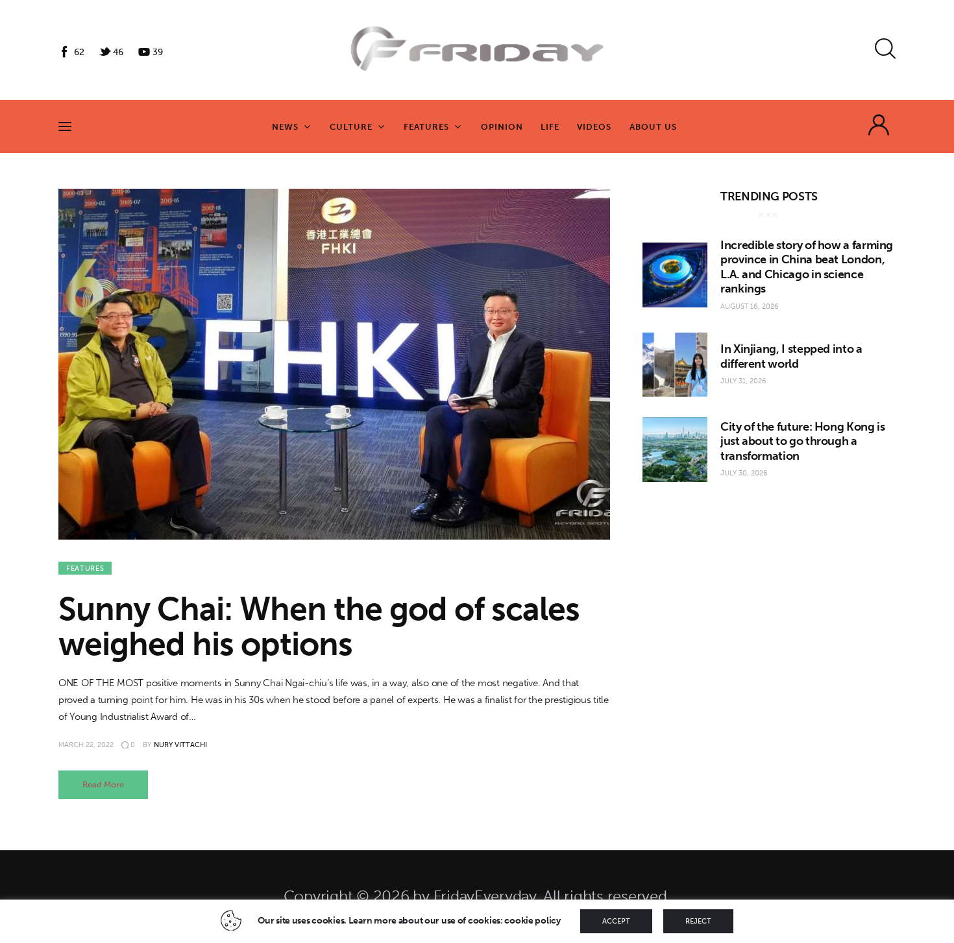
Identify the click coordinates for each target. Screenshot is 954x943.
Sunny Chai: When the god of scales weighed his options (319, 626)
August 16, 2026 (749, 306)
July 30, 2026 (744, 473)
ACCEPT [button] (616, 921)
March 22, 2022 (86, 745)
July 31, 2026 (743, 381)
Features (85, 568)
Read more (103, 784)
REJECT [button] (698, 921)
